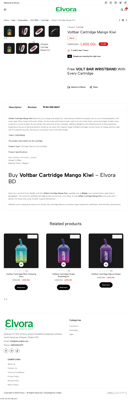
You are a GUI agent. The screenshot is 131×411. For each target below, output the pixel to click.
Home (6, 20)
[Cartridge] (123, 20)
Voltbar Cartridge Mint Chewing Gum (21, 275)
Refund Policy (13, 381)
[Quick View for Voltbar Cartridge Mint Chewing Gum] (21, 264)
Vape (13, 20)
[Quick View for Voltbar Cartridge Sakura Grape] (106, 264)
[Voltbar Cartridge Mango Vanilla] (126, 20)
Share (95, 87)
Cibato (58, 393)
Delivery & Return (78, 87)
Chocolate (73, 330)
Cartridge (45, 20)
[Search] (122, 9)
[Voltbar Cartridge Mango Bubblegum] (120, 20)
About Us (11, 364)
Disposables (23, 20)
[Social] (6, 351)
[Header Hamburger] (5, 9)
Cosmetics (73, 326)
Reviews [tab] (32, 107)
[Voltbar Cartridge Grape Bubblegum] (63, 251)
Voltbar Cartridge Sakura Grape (106, 274)
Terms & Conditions (16, 372)
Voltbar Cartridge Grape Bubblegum (63, 275)
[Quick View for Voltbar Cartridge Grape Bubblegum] (63, 264)
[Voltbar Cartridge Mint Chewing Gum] (21, 251)
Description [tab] (15, 107)
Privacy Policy (13, 376)
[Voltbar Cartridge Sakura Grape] (106, 251)
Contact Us (12, 368)
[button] (5, 38)
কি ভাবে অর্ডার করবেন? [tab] (51, 107)
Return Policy (13, 385)
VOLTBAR (34, 20)
